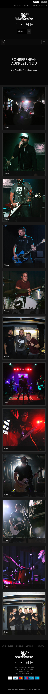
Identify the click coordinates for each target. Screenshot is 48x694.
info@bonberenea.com (24, 673)
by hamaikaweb (34, 690)
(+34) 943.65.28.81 (24, 671)
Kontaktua (43, 5)
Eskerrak (27, 5)
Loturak (35, 5)
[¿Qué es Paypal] (10, 678)
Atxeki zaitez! (18, 5)
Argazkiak (18, 70)
